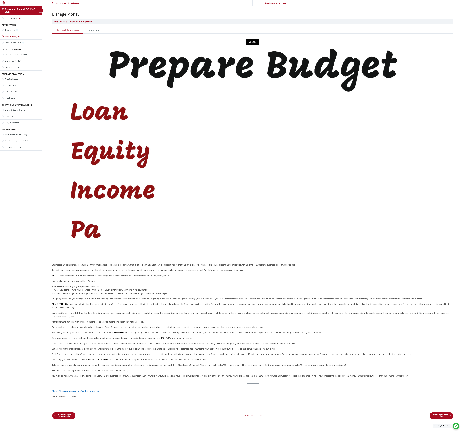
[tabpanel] (252, 219)
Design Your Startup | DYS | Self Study (20, 10)
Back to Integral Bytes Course (253, 415)
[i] (419, 313)
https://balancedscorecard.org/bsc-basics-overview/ (77, 391)
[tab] (67, 30)
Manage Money (86, 21)
